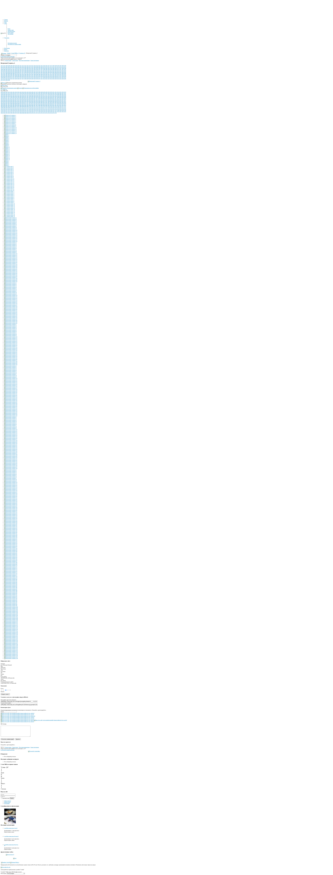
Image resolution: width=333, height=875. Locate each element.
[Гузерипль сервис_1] (9, 191)
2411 (39, 71)
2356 (44, 65)
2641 (16, 101)
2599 (16, 97)
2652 (2, 102)
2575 (34, 94)
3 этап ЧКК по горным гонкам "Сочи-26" (10, 828)
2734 (58, 109)
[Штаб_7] (6, 143)
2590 (39, 96)
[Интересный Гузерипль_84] (10, 584)
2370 (44, 67)
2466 (63, 72)
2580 (58, 94)
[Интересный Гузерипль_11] (10, 231)
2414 (53, 71)
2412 (44, 71)
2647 (44, 101)
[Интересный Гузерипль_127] (11, 643)
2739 (16, 110)
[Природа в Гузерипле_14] (10, 133)
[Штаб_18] (7, 158)
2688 (39, 105)
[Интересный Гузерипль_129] (11, 645)
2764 (2, 113)
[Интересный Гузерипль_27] (10, 277)
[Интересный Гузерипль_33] (10, 410)
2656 (20, 102)
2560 (30, 93)
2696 (11, 106)
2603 (34, 97)
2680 (2, 105)
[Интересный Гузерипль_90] (10, 593)
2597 (6, 97)
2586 (20, 96)
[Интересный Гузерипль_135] (11, 654)
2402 (63, 69)
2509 (2, 77)
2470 (16, 73)
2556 (11, 93)
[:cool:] (17, 714)
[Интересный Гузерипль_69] (10, 564)
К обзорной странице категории (7, 56)
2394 (25, 69)
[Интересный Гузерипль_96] (10, 601)
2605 (44, 97)
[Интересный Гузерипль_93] (10, 597)
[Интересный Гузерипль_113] (11, 625)
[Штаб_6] (6, 141)
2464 (53, 72)
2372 (53, 67)
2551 (53, 92)
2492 (53, 74)
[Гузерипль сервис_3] (9, 194)
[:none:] (17, 718)
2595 (63, 96)
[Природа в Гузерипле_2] (10, 116)
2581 (63, 94)
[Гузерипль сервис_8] (9, 201)
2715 (34, 107)
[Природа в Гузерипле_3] (10, 118)
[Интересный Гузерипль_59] (10, 550)
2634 (49, 100)
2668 (11, 103)
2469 (11, 73)
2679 (63, 103)
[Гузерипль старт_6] (9, 173)
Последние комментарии (24, 60)
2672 (30, 103)
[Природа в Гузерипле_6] (10, 122)
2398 (44, 69)
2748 (58, 110)
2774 (49, 113)
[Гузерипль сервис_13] (9, 208)
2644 (30, 101)
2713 (25, 107)
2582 (2, 96)
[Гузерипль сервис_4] (9, 195)
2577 (44, 94)
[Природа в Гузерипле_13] (10, 131)
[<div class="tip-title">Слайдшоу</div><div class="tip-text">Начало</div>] (3, 82)
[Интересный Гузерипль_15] (10, 237)
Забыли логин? (7, 802)
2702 (39, 106)
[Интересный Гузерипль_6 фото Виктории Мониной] (34, 81)
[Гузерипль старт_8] (9, 176)
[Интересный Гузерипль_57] (10, 547)
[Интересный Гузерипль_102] (11, 609)
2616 (30, 98)
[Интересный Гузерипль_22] (10, 270)
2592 (49, 96)
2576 (39, 94)
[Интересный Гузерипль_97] (10, 602)
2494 (63, 74)
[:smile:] (17, 713)
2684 (20, 105)
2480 (63, 73)
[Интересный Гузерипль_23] (10, 271)
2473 (30, 73)
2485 (20, 74)
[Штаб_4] (6, 138)
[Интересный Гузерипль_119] (11, 633)
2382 (34, 68)
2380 (25, 68)
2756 (30, 111)
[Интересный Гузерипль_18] (10, 241)
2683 (16, 105)
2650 (58, 101)
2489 (39, 74)
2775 (53, 113)
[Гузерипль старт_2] (9, 167)
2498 (16, 76)
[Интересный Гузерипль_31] (10, 407)
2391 (11, 69)
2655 (16, 102)
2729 (34, 109)
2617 (34, 98)
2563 (44, 93)
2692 (58, 105)
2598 (11, 97)
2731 (44, 109)
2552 (58, 92)
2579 (53, 94)
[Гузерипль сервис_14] (9, 209)
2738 (11, 110)
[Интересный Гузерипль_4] (10, 222)
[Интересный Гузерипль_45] (10, 530)
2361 (2, 67)
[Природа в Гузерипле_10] (10, 127)
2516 (34, 77)
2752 (11, 111)
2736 (2, 110)
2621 (53, 98)
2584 (11, 96)
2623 (63, 98)
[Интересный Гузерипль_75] (10, 572)
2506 (53, 76)
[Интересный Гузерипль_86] (10, 587)
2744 (39, 110)
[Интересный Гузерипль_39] (10, 522)
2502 (34, 76)
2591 (44, 96)
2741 (25, 110)
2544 (20, 92)
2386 (53, 68)
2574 (30, 94)
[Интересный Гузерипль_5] (10, 223)
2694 (2, 106)
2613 (16, 98)
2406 (16, 71)
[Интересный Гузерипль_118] (11, 632)
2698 (20, 106)
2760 (49, 111)
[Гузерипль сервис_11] (9, 205)
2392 (16, 69)
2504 (44, 76)
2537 (2, 80)
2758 (39, 111)
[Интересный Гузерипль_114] (11, 626)
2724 (11, 109)
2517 (39, 77)
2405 (11, 71)
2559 (25, 93)
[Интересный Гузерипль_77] (10, 575)
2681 (6, 105)
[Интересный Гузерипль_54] (10, 543)
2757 (34, 111)
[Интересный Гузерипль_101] (11, 608)
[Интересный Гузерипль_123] (11, 638)
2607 (53, 97)
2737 (6, 110)
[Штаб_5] (6, 140)
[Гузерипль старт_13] (9, 183)
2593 (53, 96)
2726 (20, 109)
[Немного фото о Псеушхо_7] (10, 823)
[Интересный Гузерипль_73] (10, 569)
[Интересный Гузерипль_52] (10, 540)
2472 (25, 73)
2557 (16, 93)
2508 (63, 76)
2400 (53, 69)
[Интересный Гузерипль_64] (10, 557)
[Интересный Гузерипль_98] (10, 604)
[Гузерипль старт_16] (9, 187)
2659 (34, 102)
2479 (58, 73)
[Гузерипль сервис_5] (9, 197)
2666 (2, 103)
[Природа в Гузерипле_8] (10, 125)
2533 (49, 78)
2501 (30, 76)
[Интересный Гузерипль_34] (10, 411)
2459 (30, 72)
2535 (58, 78)
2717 (44, 107)
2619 (44, 98)
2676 (49, 103)
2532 (44, 78)
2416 (63, 71)
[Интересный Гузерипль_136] (11, 655)
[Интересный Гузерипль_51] (10, 539)
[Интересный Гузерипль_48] (10, 535)
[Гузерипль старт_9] (9, 177)
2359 (58, 65)
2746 (49, 110)
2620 (49, 98)
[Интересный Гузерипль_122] (11, 637)
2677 (53, 103)
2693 (63, 105)
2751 (6, 111)
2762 (58, 111)
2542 (11, 92)
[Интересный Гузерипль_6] (10, 224)
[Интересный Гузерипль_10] (10, 230)
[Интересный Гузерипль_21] (10, 269)
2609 (63, 97)
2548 (39, 92)
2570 (11, 94)
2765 (6, 113)
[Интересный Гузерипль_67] (10, 561)
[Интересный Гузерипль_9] (10, 228)
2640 (11, 101)
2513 (20, 77)
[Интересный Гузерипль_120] (11, 634)
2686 (30, 105)
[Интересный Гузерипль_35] (10, 413)
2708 (2, 107)
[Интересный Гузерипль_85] (10, 586)
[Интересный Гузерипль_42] (10, 526)
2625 (6, 100)
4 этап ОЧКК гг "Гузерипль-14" (18, 53)
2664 (58, 102)
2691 (53, 105)
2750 (2, 111)
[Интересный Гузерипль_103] (11, 611)
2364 (16, 67)
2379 (20, 68)
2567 (63, 93)
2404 (6, 71)
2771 (34, 113)
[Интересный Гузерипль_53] (10, 542)
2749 (63, 110)
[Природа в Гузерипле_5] (10, 120)
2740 (20, 110)
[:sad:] (50, 720)
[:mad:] (17, 720)
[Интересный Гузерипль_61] (10, 553)
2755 (25, 111)
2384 (44, 68)
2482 (6, 74)
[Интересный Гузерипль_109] (11, 619)
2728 (30, 109)
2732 (49, 109)
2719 (53, 107)
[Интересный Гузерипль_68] (10, 562)
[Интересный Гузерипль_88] (10, 590)
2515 (30, 77)
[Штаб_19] (7, 159)
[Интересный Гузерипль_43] (10, 528)
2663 (53, 102)
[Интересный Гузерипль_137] (11, 657)
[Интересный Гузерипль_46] (10, 532)
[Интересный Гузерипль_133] (11, 651)
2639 (6, 101)
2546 (30, 92)
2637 (63, 100)
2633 (44, 100)
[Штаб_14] (7, 152)
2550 (49, 92)
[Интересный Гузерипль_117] (11, 630)
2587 (25, 96)
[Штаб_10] (7, 147)
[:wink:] (17, 717)
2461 (39, 72)
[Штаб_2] (6, 136)
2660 (39, 102)
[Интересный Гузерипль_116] (11, 629)
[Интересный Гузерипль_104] (11, 612)
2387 (58, 68)
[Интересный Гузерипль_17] (10, 240)
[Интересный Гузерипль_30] (10, 281)
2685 (25, 105)
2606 (49, 97)
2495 (2, 76)
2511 (11, 77)
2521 (58, 77)
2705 (53, 106)
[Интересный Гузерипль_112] (11, 623)
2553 (63, 92)
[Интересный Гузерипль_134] (11, 652)
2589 (34, 96)
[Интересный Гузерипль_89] (10, 591)
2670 (20, 103)
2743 (34, 110)
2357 (49, 65)
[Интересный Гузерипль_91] (10, 594)
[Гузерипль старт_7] (9, 174)
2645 (34, 101)
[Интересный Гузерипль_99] (10, 605)
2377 (11, 68)
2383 (39, 68)
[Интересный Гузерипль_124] (11, 640)
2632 (39, 100)
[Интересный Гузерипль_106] (11, 615)
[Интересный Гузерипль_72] (10, 568)
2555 (6, 93)
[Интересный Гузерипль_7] (10, 226)
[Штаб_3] (6, 137)
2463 (49, 72)
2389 (2, 69)
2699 (25, 106)
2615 (25, 98)
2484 (16, 74)
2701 (34, 106)
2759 (44, 111)
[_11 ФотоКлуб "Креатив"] (10, 815)
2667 (6, 103)
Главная (8, 53)
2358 (53, 65)
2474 (34, 73)
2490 (44, 74)
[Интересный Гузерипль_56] (10, 546)
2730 (39, 109)
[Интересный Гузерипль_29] (10, 280)
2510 (6, 77)
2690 (49, 105)
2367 (30, 67)
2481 (2, 74)
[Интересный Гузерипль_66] (10, 560)
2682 (11, 105)
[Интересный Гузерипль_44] (10, 529)
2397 (39, 69)
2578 (49, 94)
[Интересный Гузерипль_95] (10, 600)
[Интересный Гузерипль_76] (10, 573)
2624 (2, 100)
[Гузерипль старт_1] (9, 166)
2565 (53, 93)
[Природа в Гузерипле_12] (10, 130)
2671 (25, 103)
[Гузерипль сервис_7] (9, 199)
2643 (25, 101)
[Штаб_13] (7, 151)
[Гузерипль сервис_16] (9, 212)
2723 (6, 109)
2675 (44, 103)
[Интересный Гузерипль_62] (10, 554)
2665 (63, 102)
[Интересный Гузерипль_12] (10, 233)
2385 (49, 68)
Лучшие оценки (8, 60)
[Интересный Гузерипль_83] (10, 583)
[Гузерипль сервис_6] (9, 198)
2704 (49, 106)
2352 (25, 65)
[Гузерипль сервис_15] (9, 210)
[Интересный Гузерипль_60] (10, 551)
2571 (16, 94)
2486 (25, 74)
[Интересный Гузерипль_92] (10, 596)
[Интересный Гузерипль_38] (10, 468)
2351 (20, 65)
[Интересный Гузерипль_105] (11, 614)
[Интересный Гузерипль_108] (11, 618)
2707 (63, 106)
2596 (2, 97)
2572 (20, 94)
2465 (58, 72)
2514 (25, 77)
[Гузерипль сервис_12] (9, 206)
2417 (2, 72)
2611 (6, 98)
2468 (6, 73)
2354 (34, 65)
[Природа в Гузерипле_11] (10, 129)
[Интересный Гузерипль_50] (10, 537)
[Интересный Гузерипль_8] (10, 227)
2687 (34, 105)
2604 (39, 97)
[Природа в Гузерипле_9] (10, 126)
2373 (58, 67)
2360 (63, 65)
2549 (44, 92)
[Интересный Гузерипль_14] (10, 235)
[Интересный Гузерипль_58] (10, 548)
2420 (16, 72)
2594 (58, 96)
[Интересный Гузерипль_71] (10, 566)
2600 (20, 97)
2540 (2, 92)
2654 (11, 102)
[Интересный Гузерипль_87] (10, 589)
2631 (34, 100)
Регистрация (7, 803)
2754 (20, 111)
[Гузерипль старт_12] (9, 181)
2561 (34, 93)
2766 (11, 113)
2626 (11, 100)
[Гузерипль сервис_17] (9, 213)
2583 (6, 96)
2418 (6, 72)
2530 (34, 78)
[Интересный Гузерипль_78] (10, 576)
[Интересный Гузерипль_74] (10, 571)
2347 (2, 65)
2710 (11, 107)
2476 (44, 73)
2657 (25, 102)
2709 (6, 107)
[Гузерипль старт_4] (9, 170)
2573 (25, 94)
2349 (11, 65)
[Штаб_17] (7, 156)
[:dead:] (17, 721)
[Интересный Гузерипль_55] (10, 544)
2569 (6, 94)
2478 (53, 73)
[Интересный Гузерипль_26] (10, 276)
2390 (6, 69)
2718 (49, 107)
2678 (58, 103)
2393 (20, 69)
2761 (53, 111)
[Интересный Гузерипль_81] (10, 580)
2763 (63, 111)
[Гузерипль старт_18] (9, 190)
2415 (58, 71)
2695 (6, 106)
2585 (16, 96)
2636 (58, 100)
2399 (49, 69)
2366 (25, 67)
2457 (20, 72)
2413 (49, 71)
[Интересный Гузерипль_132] (11, 650)
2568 (2, 94)
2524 (6, 78)
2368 (34, 67)
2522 (63, 77)
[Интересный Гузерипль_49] (10, 536)
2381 (30, 68)
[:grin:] (18, 716)
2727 (25, 109)
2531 (39, 78)
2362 (6, 67)
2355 (39, 65)
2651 (63, 101)
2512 (16, 77)
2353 (30, 65)
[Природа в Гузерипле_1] (10, 115)
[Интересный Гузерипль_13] (10, 234)
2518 (44, 77)
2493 (58, 74)
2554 (2, 93)
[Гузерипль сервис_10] (9, 204)
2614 (20, 98)
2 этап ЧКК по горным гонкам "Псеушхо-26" (11, 836)
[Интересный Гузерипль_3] (10, 220)
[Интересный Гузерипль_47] (10, 533)
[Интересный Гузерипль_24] (10, 273)
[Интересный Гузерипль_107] (11, 616)
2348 (6, 65)
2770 (30, 113)
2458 (25, 72)
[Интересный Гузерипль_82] (10, 582)
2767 (16, 113)
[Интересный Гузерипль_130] (11, 647)
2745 (44, 110)
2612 (11, 98)
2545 (25, 92)
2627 (16, 100)
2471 (20, 73)
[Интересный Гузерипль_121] (11, 636)
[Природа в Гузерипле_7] (10, 123)
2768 (20, 113)
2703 (44, 106)
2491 (49, 74)
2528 (25, 78)
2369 (39, 67)
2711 (16, 107)
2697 (16, 106)
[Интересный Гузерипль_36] (10, 414)
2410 (34, 71)
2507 (58, 76)
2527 (20, 78)
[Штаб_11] (7, 148)
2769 (25, 113)
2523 (2, 78)
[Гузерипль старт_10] (9, 179)
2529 (30, 78)
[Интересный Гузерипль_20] (10, 267)
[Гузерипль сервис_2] (9, 192)
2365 (20, 67)
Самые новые (15, 60)
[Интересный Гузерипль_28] (10, 278)
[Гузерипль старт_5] (9, 172)
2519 (49, 77)
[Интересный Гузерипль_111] (11, 622)
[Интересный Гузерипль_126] (11, 641)
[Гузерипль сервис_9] (9, 202)
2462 (44, 72)
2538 (6, 80)
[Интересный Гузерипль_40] (10, 524)
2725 (16, 109)
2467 (2, 73)
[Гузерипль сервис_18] (9, 215)
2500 (25, 76)
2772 (39, 113)
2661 (44, 102)
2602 (30, 97)
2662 (49, 102)
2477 (49, 73)
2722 (2, 109)
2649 (53, 101)
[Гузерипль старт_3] (9, 169)
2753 (16, 111)
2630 (30, 100)
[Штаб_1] (6, 134)
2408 (25, 71)
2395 (30, 69)
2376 (6, 68)
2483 (11, 74)
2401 (58, 69)
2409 (30, 71)
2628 (20, 100)
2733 (53, 109)
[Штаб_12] (7, 149)
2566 (58, 93)
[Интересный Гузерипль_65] (10, 558)
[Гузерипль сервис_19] (9, 216)
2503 (39, 76)
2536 (63, 78)
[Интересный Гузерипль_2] (10, 219)
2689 (44, 105)
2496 (6, 76)
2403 (2, 71)
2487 (30, 74)
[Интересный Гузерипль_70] (10, 565)
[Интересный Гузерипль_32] (10, 409)
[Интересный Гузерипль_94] (10, 598)
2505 (49, 76)
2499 (20, 76)
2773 (44, 113)
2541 (6, 92)
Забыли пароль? (7, 800)
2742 (30, 110)
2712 (20, 107)
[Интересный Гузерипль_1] (10, 217)
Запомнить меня (6, 798)
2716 (39, 107)
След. (2, 89)
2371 (49, 67)
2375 (2, 68)
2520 (53, 77)
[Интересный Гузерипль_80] (10, 579)
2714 (30, 107)
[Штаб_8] (6, 144)
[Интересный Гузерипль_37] (10, 415)
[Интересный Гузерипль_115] (11, 627)
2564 (49, 93)
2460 (34, 72)
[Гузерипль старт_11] (9, 180)
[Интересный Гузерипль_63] (10, 555)
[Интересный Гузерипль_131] (11, 648)
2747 (53, 110)
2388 (63, 68)
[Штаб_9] (6, 145)
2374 (63, 67)
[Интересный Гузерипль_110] (11, 620)
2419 (11, 72)
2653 (6, 102)
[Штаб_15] (7, 154)
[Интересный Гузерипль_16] (10, 238)
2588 (30, 96)
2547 (34, 92)
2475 (39, 73)
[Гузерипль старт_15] (9, 185)
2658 (30, 102)
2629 (25, 100)
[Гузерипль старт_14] (9, 184)
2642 (20, 101)
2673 (34, 103)
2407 (20, 71)
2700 (30, 106)
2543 (16, 92)
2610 (2, 98)
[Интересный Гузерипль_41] (10, 525)
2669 (16, 103)
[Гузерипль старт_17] (9, 188)
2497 (11, 76)
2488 (34, 74)
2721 (63, 107)
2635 (53, 100)
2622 (58, 98)
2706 (58, 106)
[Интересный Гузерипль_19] (10, 266)
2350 (16, 65)
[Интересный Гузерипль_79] (10, 578)
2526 (16, 78)
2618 (39, 98)
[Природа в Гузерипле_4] (10, 119)
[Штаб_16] (7, 155)
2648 (49, 101)
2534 (53, 78)
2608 (58, 97)
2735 (63, 109)
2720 (58, 107)
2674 (39, 103)
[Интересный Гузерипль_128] (11, 644)
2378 (16, 68)
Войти (12, 798)
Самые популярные (34, 60)
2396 (34, 69)
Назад (6, 85)
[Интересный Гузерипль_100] (11, 607)
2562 (39, 93)
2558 (20, 93)
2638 (2, 101)
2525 (11, 78)
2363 (11, 67)
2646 (39, 101)
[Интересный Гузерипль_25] (10, 274)
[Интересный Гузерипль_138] (11, 658)
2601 (25, 97)
